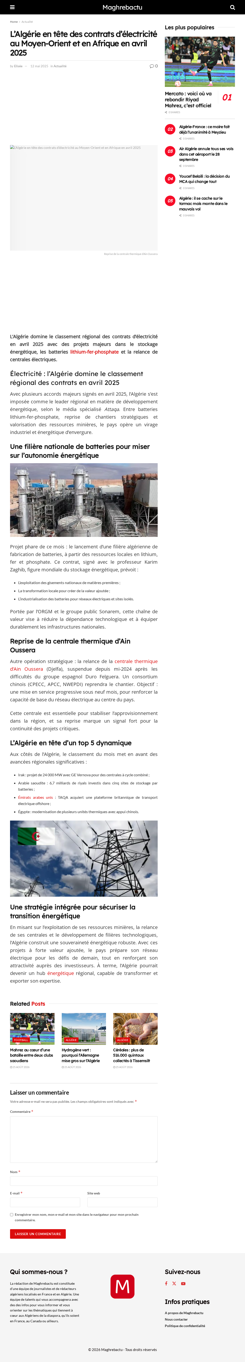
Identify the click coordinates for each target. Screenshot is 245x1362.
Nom (15, 1172)
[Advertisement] (84, 109)
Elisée (18, 66)
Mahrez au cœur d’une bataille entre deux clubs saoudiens (31, 1055)
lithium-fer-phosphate (94, 352)
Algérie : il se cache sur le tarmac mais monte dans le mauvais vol (203, 203)
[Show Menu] (12, 7)
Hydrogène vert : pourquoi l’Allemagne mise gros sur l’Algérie (81, 1055)
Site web (93, 1193)
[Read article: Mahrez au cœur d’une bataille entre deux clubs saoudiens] (32, 1029)
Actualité (27, 21)
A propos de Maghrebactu (184, 1313)
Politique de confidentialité (185, 1326)
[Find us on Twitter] (174, 1284)
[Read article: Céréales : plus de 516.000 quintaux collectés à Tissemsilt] (135, 1029)
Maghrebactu (122, 7)
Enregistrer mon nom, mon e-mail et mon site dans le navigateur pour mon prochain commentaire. (77, 1217)
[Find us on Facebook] (166, 1284)
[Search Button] (232, 7)
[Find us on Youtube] (183, 1284)
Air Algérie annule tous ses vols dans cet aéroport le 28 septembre (206, 154)
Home (14, 21)
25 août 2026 (20, 1067)
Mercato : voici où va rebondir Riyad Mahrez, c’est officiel (188, 99)
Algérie (71, 1039)
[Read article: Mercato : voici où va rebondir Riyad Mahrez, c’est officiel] (200, 62)
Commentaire (21, 1111)
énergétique (60, 973)
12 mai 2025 (39, 66)
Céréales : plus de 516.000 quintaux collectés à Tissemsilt (131, 1055)
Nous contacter (176, 1319)
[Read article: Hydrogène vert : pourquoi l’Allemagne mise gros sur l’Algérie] (84, 1029)
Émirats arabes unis (35, 797)
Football (21, 1039)
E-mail (16, 1193)
